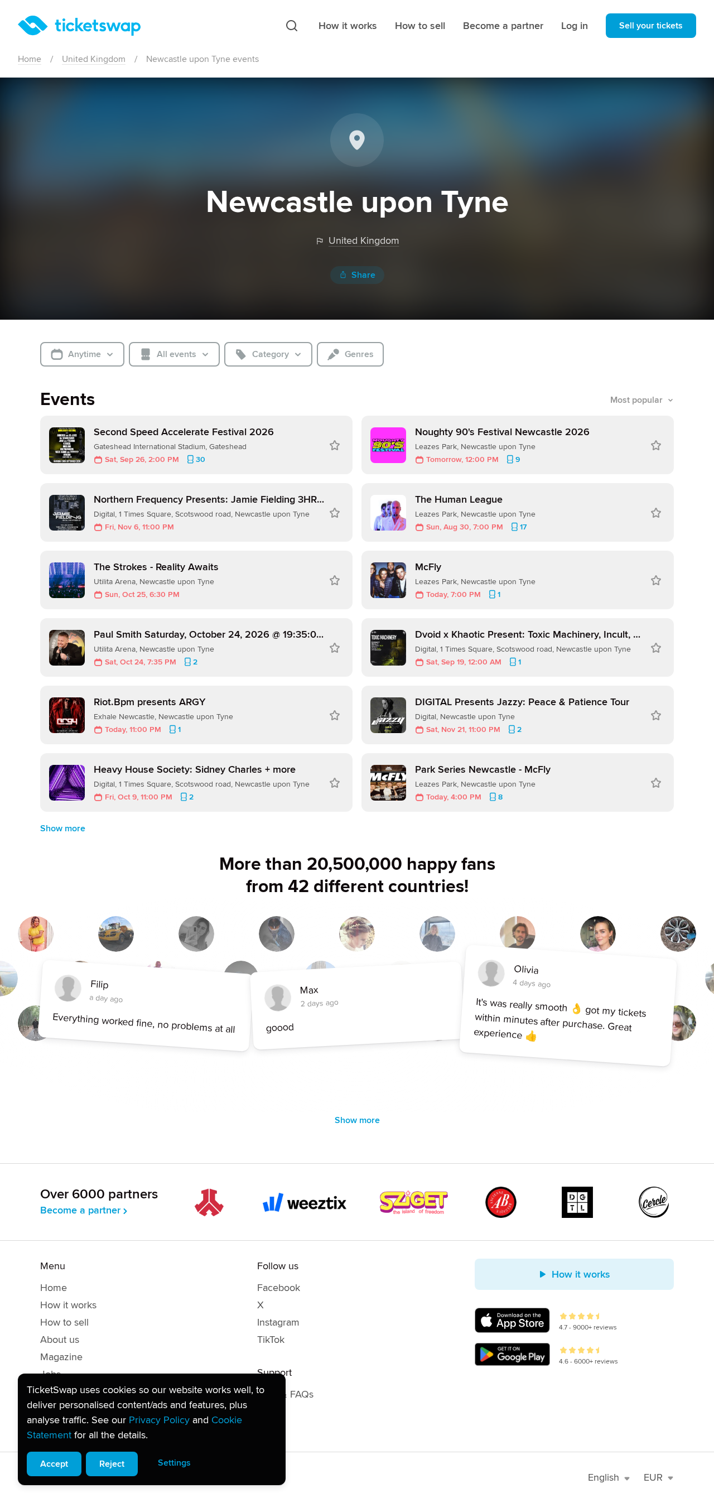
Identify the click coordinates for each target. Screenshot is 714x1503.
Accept (54, 1464)
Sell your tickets (651, 25)
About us (59, 1339)
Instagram (278, 1322)
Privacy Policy (159, 1420)
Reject (111, 1464)
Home (29, 59)
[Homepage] (79, 26)
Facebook (278, 1288)
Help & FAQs (285, 1394)
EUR (653, 1477)
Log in (574, 26)
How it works (348, 26)
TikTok (270, 1339)
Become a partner (503, 26)
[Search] (292, 26)
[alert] (152, 1429)
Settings (174, 1462)
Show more (62, 828)
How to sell (420, 26)
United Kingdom (94, 59)
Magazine (61, 1357)
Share (363, 275)
